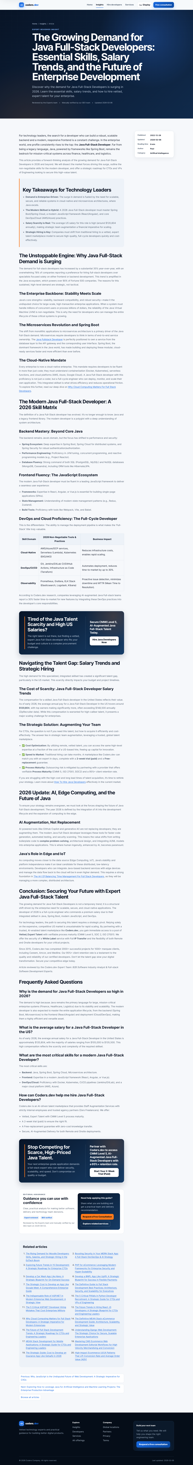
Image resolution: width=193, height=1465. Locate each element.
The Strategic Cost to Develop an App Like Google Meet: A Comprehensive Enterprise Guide (47, 1287)
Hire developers (114, 5)
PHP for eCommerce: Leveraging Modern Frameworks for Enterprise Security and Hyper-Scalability (95, 1268)
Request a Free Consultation (97, 1216)
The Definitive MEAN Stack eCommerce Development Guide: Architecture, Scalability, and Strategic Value (97, 1322)
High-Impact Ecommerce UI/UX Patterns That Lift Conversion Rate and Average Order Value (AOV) (97, 1356)
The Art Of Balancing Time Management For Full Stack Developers (69, 876)
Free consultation (163, 5)
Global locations (111, 1427)
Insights (99, 5)
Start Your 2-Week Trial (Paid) (104, 1172)
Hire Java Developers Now (104, 641)
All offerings (78, 1440)
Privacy (106, 1436)
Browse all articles (30, 1397)
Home (90, 5)
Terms (106, 1440)
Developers (78, 1431)
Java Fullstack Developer (49, 339)
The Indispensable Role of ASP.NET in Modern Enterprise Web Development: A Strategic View (46, 1299)
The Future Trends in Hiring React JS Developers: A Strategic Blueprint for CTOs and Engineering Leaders (96, 1310)
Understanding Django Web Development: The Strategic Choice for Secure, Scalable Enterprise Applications (96, 1333)
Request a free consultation (153, 1444)
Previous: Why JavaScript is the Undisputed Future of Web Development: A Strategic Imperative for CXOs (70, 1378)
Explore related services (95, 1223)
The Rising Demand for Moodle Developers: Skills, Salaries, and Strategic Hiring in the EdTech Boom (47, 1257)
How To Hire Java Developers (70, 782)
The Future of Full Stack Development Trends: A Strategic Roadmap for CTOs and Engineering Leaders (47, 1333)
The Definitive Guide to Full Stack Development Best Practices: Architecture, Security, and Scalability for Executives (96, 1287)
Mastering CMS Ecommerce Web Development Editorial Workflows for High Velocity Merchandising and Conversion (96, 1344)
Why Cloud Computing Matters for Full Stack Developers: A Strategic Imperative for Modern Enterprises (48, 1322)
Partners (107, 1431)
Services (129, 5)
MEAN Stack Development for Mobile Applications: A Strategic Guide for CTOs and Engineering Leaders (48, 1344)
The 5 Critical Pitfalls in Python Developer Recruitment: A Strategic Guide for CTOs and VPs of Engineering (97, 1299)
